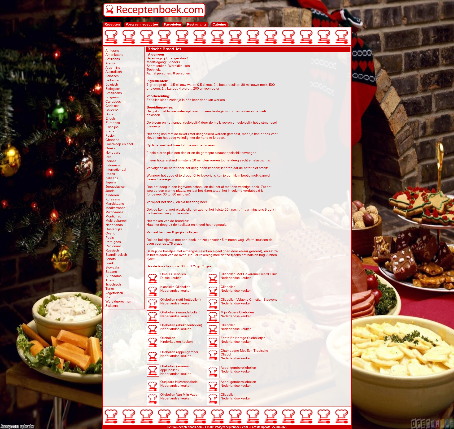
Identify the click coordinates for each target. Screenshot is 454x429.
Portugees (113, 242)
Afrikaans (112, 50)
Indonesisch (114, 165)
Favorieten (172, 24)
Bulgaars (112, 97)
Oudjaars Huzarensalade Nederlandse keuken (179, 383)
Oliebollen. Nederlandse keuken (236, 327)
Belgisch (111, 84)
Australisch (113, 72)
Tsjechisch (113, 284)
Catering (219, 24)
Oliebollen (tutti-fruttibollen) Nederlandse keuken (180, 301)
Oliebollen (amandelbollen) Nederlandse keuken (180, 314)
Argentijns (112, 67)
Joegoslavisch (116, 186)
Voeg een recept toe (142, 24)
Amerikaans (114, 54)
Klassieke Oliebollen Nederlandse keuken (175, 288)
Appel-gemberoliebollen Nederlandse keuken (238, 369)
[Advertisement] (314, 123)
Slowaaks (112, 267)
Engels (110, 118)
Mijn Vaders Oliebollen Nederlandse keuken (237, 314)
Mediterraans (115, 208)
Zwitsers (111, 306)
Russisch (112, 250)
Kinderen (112, 195)
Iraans (110, 174)
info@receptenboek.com (231, 427)
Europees (112, 123)
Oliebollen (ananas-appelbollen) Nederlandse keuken (175, 370)
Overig (110, 233)
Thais (109, 280)
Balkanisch (113, 80)
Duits (109, 114)
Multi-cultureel (116, 220)
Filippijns (111, 127)
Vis (107, 297)
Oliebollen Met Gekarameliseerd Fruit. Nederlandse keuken (249, 276)
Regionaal (113, 246)
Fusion (110, 135)
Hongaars (112, 152)
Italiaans (111, 178)
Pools (109, 237)
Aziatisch (112, 76)
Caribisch (112, 106)
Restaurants (197, 24)
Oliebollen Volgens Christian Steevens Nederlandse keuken (249, 301)
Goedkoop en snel (119, 144)
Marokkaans (114, 203)
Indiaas (110, 161)
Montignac (113, 216)
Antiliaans (112, 59)
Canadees (113, 101)
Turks (109, 288)
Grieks (110, 148)
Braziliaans (113, 93)
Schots (110, 259)
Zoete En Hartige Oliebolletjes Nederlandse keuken (243, 339)
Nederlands (114, 225)
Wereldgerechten (118, 301)
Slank (109, 263)
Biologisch (113, 89)
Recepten (112, 24)
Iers (108, 157)
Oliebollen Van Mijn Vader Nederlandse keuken (179, 396)
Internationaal (115, 169)
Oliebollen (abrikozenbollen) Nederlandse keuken (181, 327)
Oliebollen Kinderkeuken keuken (176, 339)
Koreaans (112, 199)
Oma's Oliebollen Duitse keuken (173, 276)
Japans (110, 182)
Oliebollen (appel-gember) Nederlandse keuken (180, 354)
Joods (109, 191)
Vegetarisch (114, 293)
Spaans (111, 271)
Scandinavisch (116, 254)
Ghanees (112, 140)
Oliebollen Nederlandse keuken (236, 288)
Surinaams (113, 276)
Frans (109, 131)
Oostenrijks (113, 229)
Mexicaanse (114, 212)
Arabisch (111, 63)
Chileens (111, 110)
